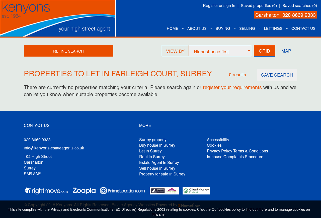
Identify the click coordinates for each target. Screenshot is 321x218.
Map (286, 50)
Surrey (196, 73)
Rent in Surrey (152, 156)
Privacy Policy (219, 151)
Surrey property (153, 139)
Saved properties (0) (259, 5)
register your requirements (232, 87)
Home (172, 28)
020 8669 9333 (299, 14)
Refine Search (68, 51)
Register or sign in (219, 5)
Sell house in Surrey (157, 168)
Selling (247, 28)
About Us (197, 28)
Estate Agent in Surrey (159, 162)
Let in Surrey (150, 151)
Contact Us (303, 28)
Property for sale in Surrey (162, 174)
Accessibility (218, 139)
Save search (277, 74)
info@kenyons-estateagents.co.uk (54, 148)
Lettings (273, 28)
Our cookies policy (227, 209)
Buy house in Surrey (157, 145)
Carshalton (267, 14)
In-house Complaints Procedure (235, 156)
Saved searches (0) (299, 5)
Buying (223, 28)
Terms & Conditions (250, 151)
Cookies (214, 145)
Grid (264, 50)
